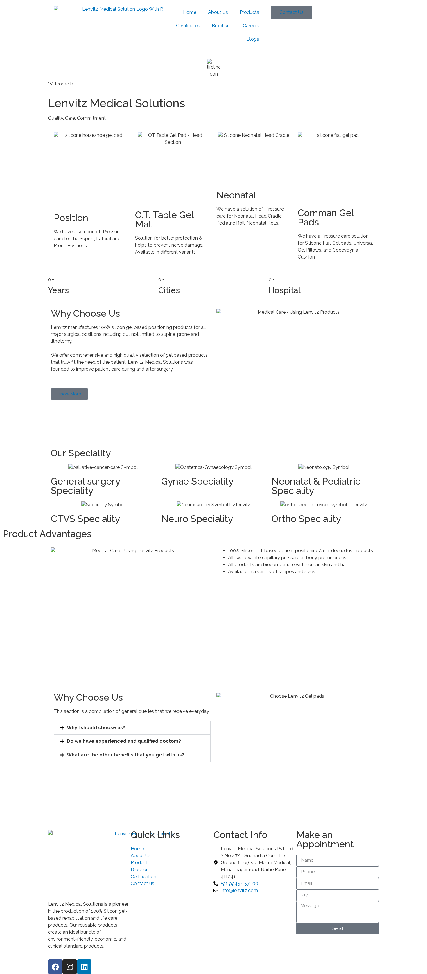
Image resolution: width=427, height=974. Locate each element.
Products (249, 12)
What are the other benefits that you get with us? (125, 755)
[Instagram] (69, 966)
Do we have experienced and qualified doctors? (124, 741)
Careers (251, 25)
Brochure (221, 25)
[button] (132, 727)
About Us (218, 12)
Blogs (253, 39)
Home (189, 12)
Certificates (188, 25)
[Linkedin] (84, 966)
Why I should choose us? (96, 727)
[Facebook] (55, 966)
